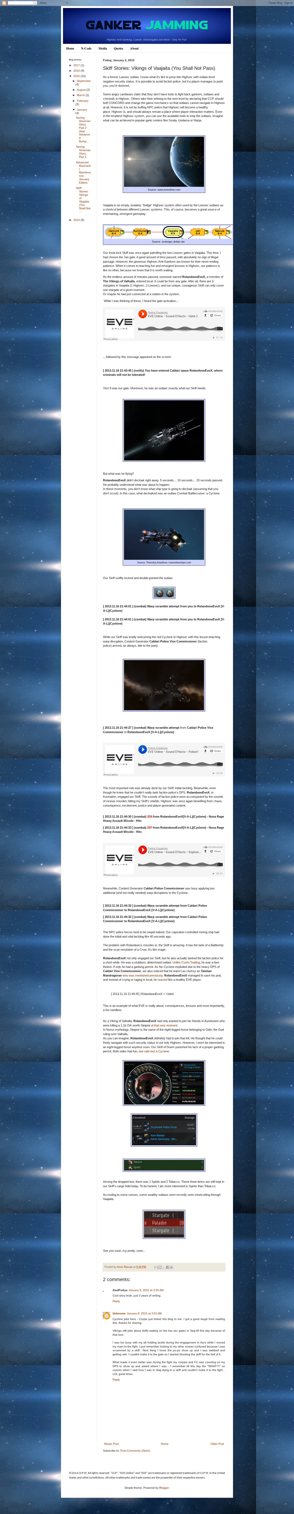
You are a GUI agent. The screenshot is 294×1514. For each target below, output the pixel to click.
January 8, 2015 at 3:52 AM (144, 1313)
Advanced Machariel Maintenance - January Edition (83, 172)
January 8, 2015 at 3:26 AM (146, 1290)
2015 (77, 76)
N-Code (86, 48)
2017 (77, 65)
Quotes (118, 48)
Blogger (164, 1487)
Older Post (217, 1443)
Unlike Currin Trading (186, 962)
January (82, 109)
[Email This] (156, 1267)
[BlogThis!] (160, 1267)
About (134, 48)
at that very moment (164, 1025)
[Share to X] (164, 1267)
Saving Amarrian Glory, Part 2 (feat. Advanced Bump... (83, 129)
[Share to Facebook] (168, 1267)
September (84, 80)
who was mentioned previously (143, 975)
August (81, 89)
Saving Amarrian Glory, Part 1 (83, 151)
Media (102, 48)
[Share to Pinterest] (171, 1267)
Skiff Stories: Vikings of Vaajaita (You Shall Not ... (83, 199)
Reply (116, 1301)
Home (70, 48)
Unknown (119, 1313)
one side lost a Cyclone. (154, 1051)
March (81, 95)
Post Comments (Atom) (135, 1450)
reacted (162, 979)
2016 (77, 70)
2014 (77, 220)
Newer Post (111, 1443)
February (82, 100)
